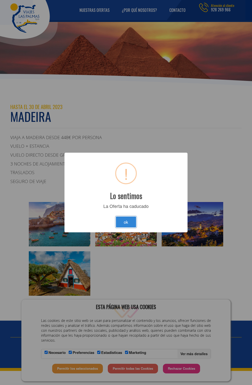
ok (126, 222)
